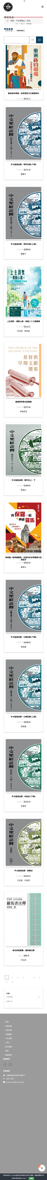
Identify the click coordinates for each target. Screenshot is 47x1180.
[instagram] (10, 1064)
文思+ (7, 1042)
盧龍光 (23, 567)
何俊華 (27, 880)
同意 (31, 1178)
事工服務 (8, 1047)
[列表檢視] (32, 40)
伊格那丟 (23, 412)
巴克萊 (23, 960)
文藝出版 (22, 23)
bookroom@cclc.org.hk (15, 1082)
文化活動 (8, 1038)
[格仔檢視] (39, 40)
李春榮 (23, 806)
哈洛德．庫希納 (23, 331)
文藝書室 (8, 1034)
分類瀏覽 (9, 997)
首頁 (17, 23)
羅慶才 (23, 174)
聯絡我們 (8, 1055)
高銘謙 (23, 647)
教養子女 (9, 1001)
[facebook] (5, 1064)
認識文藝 (8, 1026)
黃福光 (23, 490)
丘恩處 (20, 880)
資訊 (7, 1051)
